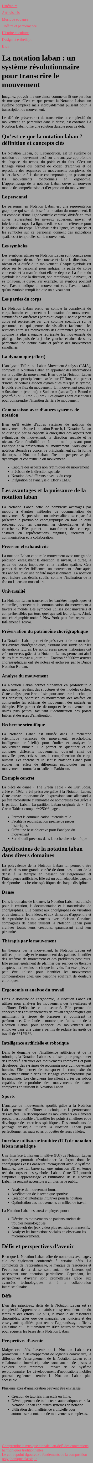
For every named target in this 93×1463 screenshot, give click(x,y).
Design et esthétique (17, 39)
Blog (5, 46)
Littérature (9, 6)
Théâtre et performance (19, 26)
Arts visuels (11, 13)
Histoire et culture (15, 33)
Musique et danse (15, 19)
